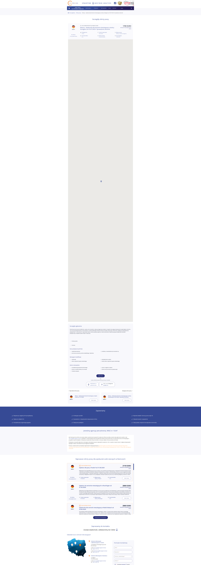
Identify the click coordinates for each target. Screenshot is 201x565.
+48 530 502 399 (93, 385)
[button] (101, 181)
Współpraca (88, 8)
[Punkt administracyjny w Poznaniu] (72, 545)
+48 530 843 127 (93, 383)
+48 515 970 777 (95, 552)
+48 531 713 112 (95, 549)
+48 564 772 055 (107, 3)
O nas (109, 8)
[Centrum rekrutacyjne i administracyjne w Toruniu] (75, 543)
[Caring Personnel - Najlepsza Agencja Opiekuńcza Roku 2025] (119, 3)
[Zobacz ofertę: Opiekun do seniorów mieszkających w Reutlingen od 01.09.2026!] (100, 492)
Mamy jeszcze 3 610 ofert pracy (100, 517)
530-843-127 (105, 385)
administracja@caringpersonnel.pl (100, 550)
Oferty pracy (78, 12)
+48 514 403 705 (95, 562)
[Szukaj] (131, 8)
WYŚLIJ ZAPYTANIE (86, 3)
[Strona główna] (69, 8)
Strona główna (72, 12)
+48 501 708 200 (98, 3)
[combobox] (123, 556)
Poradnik (96, 8)
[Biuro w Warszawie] (80, 545)
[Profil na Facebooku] (115, 3)
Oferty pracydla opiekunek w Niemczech (78, 8)
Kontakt (114, 8)
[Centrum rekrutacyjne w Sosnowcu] (76, 551)
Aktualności (103, 8)
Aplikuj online (100, 375)
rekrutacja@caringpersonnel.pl (75, 438)
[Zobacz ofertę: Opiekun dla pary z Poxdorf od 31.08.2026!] (100, 472)
